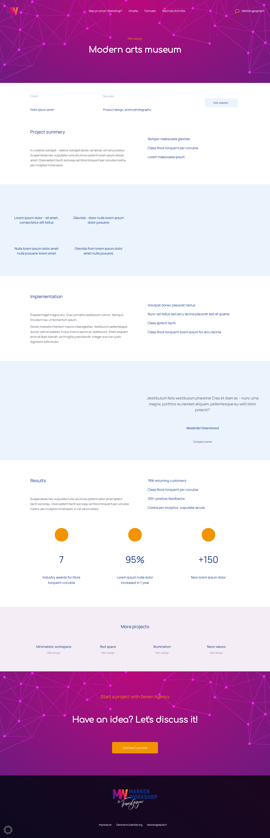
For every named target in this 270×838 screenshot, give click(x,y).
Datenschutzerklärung (129, 824)
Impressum (105, 824)
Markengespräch (157, 824)
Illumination (162, 646)
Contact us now (135, 748)
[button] (4, 604)
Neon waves (216, 646)
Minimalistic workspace (53, 646)
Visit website (220, 102)
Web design (135, 38)
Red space (108, 646)
